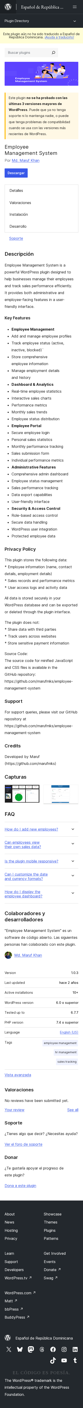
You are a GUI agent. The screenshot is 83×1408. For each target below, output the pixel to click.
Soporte (16, 238)
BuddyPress (17, 1317)
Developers (14, 1269)
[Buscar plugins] (53, 52)
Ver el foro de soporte (23, 1144)
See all (72, 1109)
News (9, 1222)
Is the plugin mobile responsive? (31, 861)
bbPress (14, 1309)
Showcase (53, 1214)
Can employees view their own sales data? (23, 844)
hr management (66, 1052)
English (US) (69, 1032)
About (10, 1214)
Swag (51, 1278)
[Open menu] (75, 7)
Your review (14, 1109)
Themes (50, 1222)
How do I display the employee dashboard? (23, 894)
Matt (11, 1301)
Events (50, 1261)
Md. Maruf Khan (25, 160)
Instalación (18, 214)
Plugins (50, 1230)
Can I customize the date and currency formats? (26, 876)
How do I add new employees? (31, 829)
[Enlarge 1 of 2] (33, 791)
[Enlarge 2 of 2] (72, 791)
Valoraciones (20, 202)
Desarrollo (18, 226)
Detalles (16, 190)
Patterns (51, 1238)
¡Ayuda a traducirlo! (59, 37)
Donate (52, 1269)
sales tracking (67, 1061)
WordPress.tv (18, 1278)
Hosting (11, 1230)
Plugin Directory (17, 21)
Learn (9, 1253)
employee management (60, 1043)
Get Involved (55, 1253)
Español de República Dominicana (44, 1338)
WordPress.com (20, 1293)
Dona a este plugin (20, 1185)
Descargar (16, 173)
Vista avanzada (18, 1075)
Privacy (11, 1238)
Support (11, 1261)
